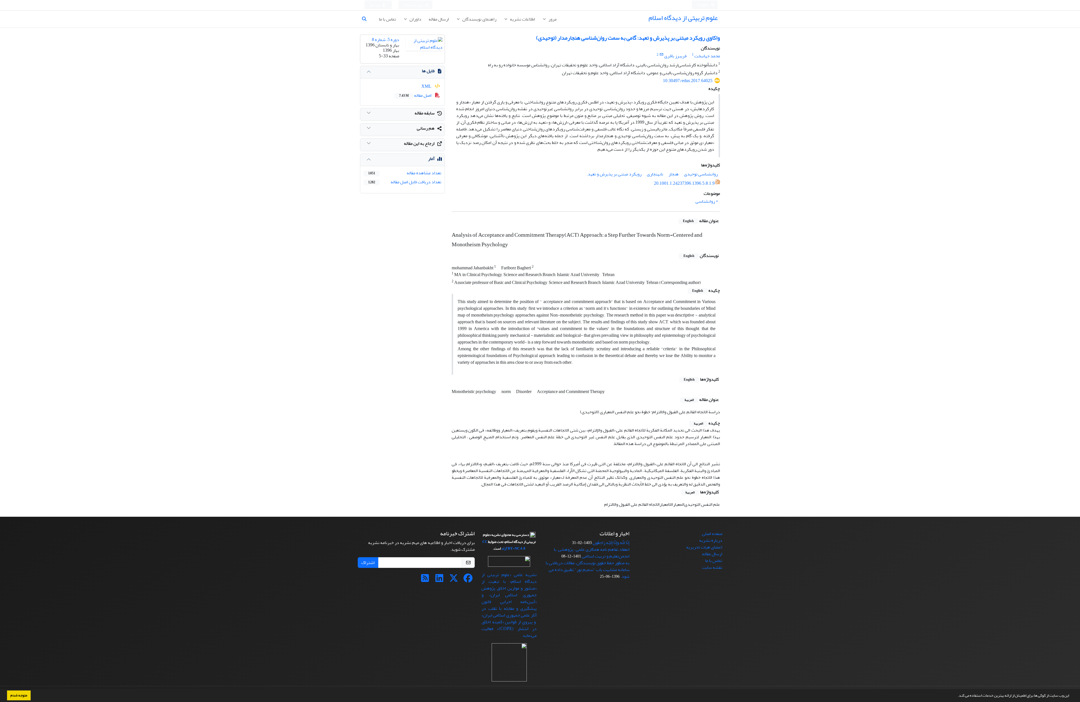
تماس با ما (387, 19)
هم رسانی (426, 128)
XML (426, 86)
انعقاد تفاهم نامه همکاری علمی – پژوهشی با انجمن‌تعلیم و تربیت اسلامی (591, 552)
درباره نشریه (710, 540)
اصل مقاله (415, 95)
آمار (431, 158)
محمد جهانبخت (707, 56)
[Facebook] (468, 580)
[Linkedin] (439, 580)
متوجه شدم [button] (18, 695)
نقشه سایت (712, 567)
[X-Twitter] (453, 580)
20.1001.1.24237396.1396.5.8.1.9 (684, 183)
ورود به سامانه (414, 5)
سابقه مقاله (425, 113)
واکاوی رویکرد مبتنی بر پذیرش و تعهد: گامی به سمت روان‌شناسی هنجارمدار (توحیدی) (628, 37)
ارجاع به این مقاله (419, 143)
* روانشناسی (707, 201)
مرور (552, 19)
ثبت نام (375, 5)
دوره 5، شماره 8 (385, 39)
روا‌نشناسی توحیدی (701, 174)
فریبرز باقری (675, 56)
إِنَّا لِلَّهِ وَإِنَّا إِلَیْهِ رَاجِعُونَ (611, 542)
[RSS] (425, 580)
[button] (956, 696)
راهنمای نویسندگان (479, 19)
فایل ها (428, 71)
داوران (415, 19)
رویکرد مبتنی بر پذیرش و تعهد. (612, 174)
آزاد (504, 548)
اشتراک (368, 562)
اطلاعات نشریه (522, 19)
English (703, 5)
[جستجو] (366, 19)
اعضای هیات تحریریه (704, 547)
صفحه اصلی (712, 533)
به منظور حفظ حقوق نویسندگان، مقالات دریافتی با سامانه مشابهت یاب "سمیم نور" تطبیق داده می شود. (587, 570)
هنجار (674, 174)
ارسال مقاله (439, 19)
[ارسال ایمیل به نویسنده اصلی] (661, 54)
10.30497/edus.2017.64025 (687, 80)
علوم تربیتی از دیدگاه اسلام (683, 17)
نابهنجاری (655, 174)
